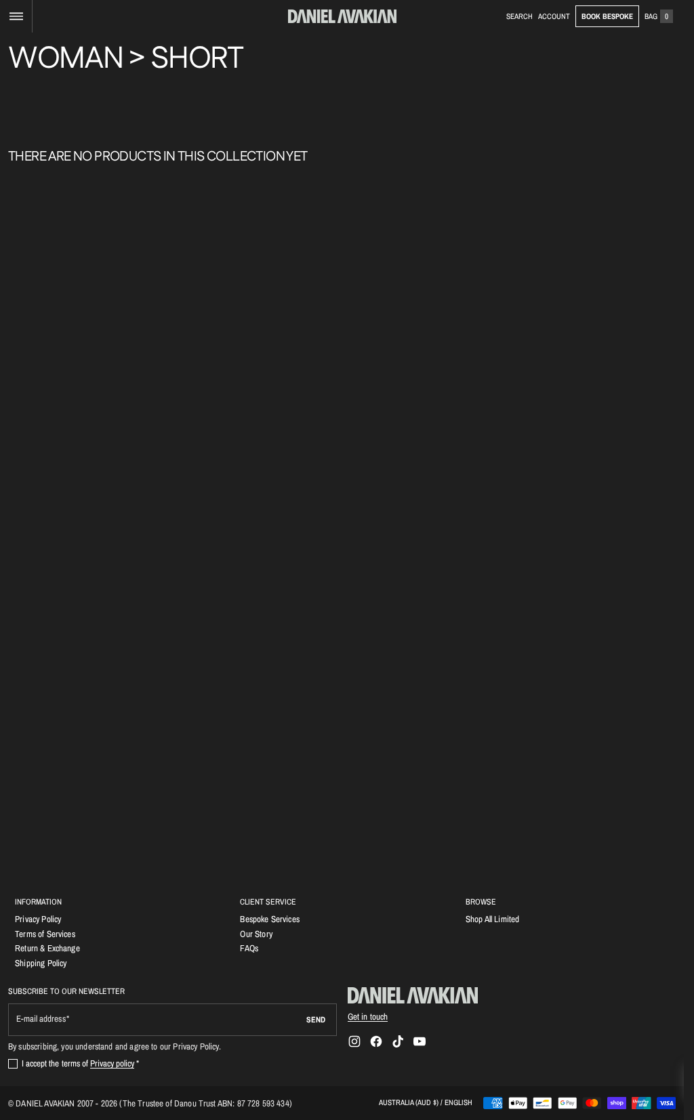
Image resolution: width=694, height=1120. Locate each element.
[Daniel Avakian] (413, 995)
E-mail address (41, 1018)
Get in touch (368, 1016)
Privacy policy (112, 1063)
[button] (16, 16)
